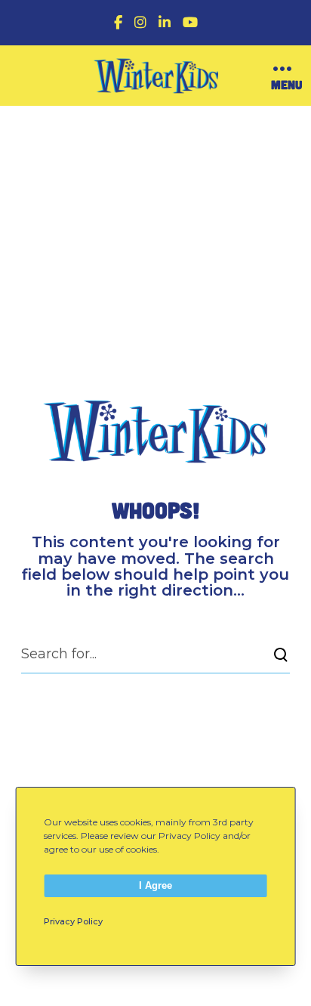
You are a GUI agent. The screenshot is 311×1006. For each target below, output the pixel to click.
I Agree (155, 885)
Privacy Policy (73, 921)
